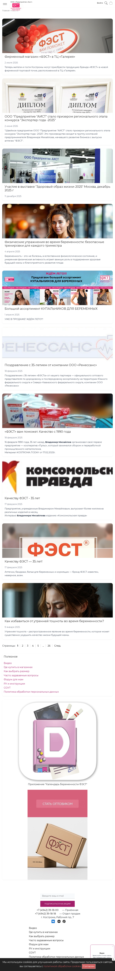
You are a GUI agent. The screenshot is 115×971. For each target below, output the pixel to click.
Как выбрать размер (16, 671)
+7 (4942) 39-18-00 (48, 910)
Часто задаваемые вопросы (21, 675)
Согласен (89, 966)
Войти (100, 3)
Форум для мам (13, 679)
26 (49, 645)
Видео (8, 663)
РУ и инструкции (14, 683)
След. (57, 645)
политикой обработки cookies (62, 966)
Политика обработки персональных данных (31, 691)
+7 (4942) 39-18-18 (45, 913)
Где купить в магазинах (18, 667)
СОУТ (7, 687)
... (43, 645)
